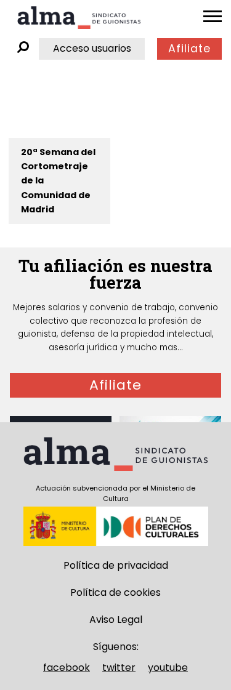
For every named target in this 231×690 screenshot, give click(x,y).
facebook (66, 667)
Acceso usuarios (92, 48)
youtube (168, 667)
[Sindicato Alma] (78, 17)
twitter (119, 667)
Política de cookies (115, 592)
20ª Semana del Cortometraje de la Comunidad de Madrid (58, 180)
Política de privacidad (115, 565)
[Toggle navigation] (212, 16)
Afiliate (189, 48)
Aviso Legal (115, 619)
